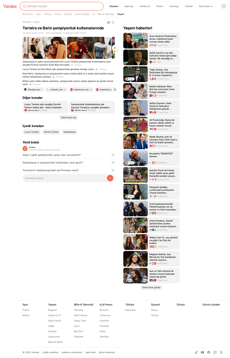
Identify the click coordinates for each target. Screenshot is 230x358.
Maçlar (26, 315)
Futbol (26, 310)
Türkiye (48, 14)
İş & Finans (106, 304)
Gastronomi (54, 336)
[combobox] (61, 6)
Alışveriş (128, 6)
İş (94, 14)
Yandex (35, 352)
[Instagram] (215, 352)
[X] (221, 352)
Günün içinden (82, 14)
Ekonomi (104, 310)
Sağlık (51, 326)
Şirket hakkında (107, 352)
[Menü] (224, 6)
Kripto (103, 331)
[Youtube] (202, 352)
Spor (38, 14)
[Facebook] (208, 352)
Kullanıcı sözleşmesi (72, 352)
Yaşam (120, 14)
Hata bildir (90, 352)
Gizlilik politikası (50, 352)
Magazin (52, 310)
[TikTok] (196, 352)
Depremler (130, 310)
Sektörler (104, 336)
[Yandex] (10, 6)
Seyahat (52, 331)
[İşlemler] (113, 22)
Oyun (76, 326)
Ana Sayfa (28, 14)
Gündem (114, 6)
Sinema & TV (54, 315)
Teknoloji (78, 310)
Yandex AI (144, 6)
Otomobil (104, 320)
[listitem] (45, 107)
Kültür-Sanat (54, 320)
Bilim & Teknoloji (106, 14)
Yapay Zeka (80, 320)
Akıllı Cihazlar (80, 315)
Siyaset (68, 14)
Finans (159, 6)
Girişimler (78, 336)
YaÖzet (189, 6)
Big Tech (78, 331)
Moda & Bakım (55, 342)
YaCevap (174, 6)
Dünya (58, 14)
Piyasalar (104, 326)
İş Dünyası (105, 315)
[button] (69, 156)
